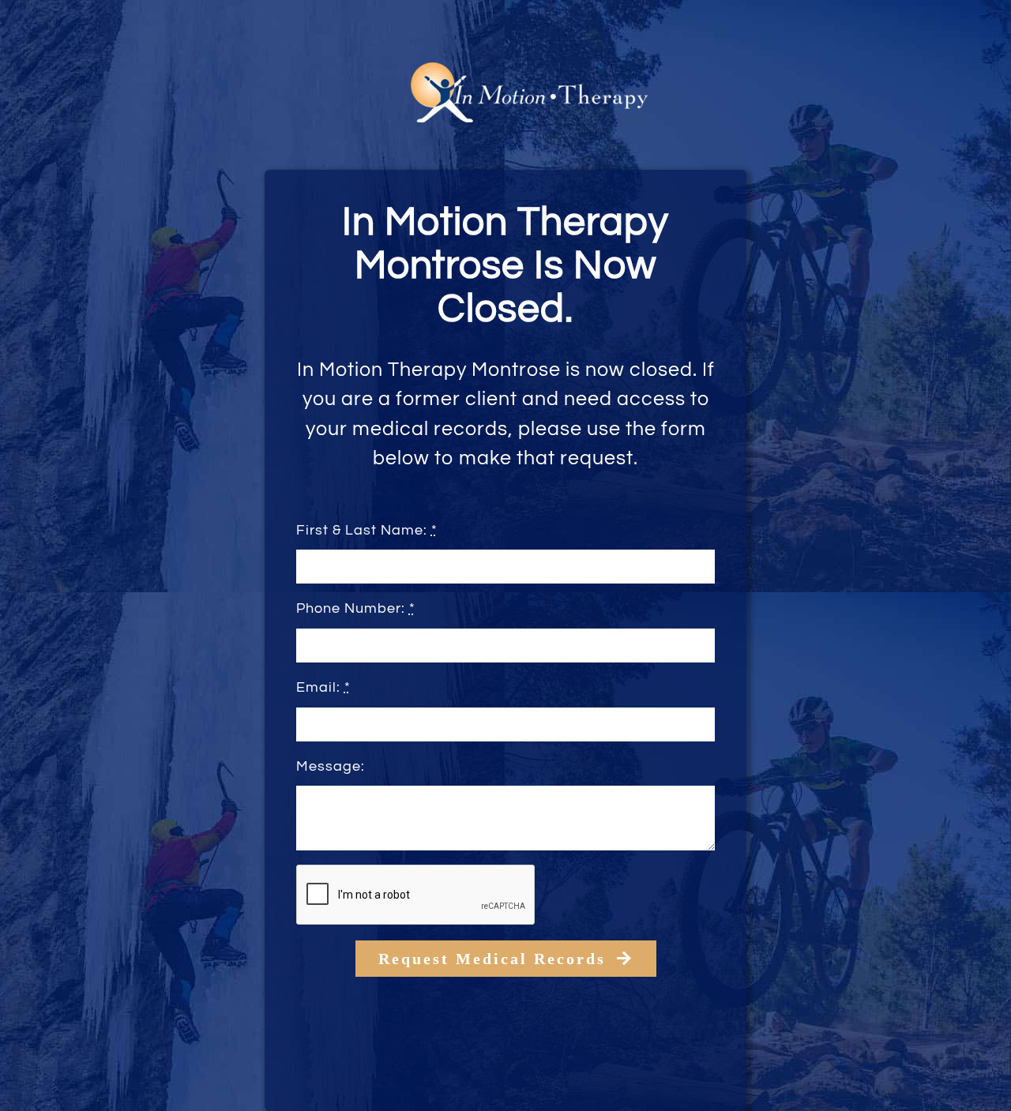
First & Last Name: (367, 530)
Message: (330, 766)
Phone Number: (355, 608)
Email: (323, 687)
